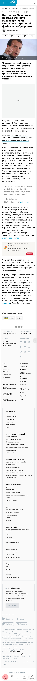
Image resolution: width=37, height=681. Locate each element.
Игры (21, 399)
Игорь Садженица (12, 30)
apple (22, 618)
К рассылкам (12, 606)
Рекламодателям (7, 381)
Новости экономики (13, 484)
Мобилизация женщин (13, 467)
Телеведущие (6, 377)
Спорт (8, 564)
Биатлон (8, 574)
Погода (8, 427)
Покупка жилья (10, 554)
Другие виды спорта (12, 577)
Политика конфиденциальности (9, 388)
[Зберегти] (32, 36)
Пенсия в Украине (11, 500)
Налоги (8, 498)
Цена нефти (9, 487)
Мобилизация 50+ (11, 465)
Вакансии (23, 384)
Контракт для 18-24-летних (14, 470)
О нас (4, 363)
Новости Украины (11, 416)
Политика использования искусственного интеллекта (7, 394)
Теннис (8, 572)
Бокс (7, 566)
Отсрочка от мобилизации (14, 473)
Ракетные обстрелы (12, 437)
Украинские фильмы (12, 512)
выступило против (10, 238)
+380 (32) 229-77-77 (14, 652)
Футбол (15, 8)
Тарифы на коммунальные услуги (17, 495)
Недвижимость (11, 549)
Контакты (23, 381)
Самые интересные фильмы (15, 510)
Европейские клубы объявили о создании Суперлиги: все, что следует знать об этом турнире (17, 139)
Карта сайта (23, 396)
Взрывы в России (11, 450)
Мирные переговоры (12, 442)
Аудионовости (10, 425)
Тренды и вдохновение (13, 557)
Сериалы (8, 520)
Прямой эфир (10, 419)
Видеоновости (10, 422)
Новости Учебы (11, 527)
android (8, 618)
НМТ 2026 (9, 537)
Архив (22, 392)
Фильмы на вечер (11, 515)
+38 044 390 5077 (25, 334)
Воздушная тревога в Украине (15, 445)
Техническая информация (24, 377)
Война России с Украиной (15, 434)
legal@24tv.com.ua (25, 654)
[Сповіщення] (34, 3)
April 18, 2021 (24, 202)
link (21, 341)
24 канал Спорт (7, 8)
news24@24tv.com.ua (9, 334)
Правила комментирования (25, 373)
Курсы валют (10, 490)
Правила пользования (9, 384)
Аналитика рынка (11, 552)
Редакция (5, 366)
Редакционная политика (6, 370)
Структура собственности (24, 388)
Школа (8, 534)
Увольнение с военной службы (16, 462)
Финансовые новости (13, 492)
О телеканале (6, 374)
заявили (6, 303)
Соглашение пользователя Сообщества (24, 368)
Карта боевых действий (13, 439)
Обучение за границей (13, 543)
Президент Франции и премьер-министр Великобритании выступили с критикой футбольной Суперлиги (27, 8)
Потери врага (10, 453)
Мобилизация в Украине (15, 459)
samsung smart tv (22, 624)
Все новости (10, 411)
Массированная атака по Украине (17, 447)
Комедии (8, 518)
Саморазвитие (10, 540)
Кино (7, 507)
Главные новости (11, 414)
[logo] (12, 2)
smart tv (8, 624)
